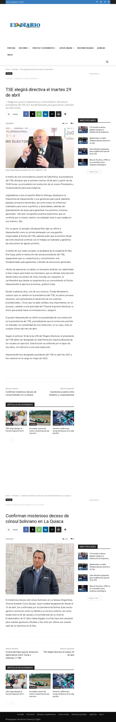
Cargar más (93, 171)
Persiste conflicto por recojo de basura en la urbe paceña (63, 431)
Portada (15, 69)
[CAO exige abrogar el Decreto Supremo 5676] (16, 418)
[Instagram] (101, 2)
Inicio (8, 69)
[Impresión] (58, 114)
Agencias (93, 714)
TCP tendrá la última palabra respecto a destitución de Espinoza (99, 129)
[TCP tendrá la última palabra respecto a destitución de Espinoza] (83, 129)
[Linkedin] (45, 114)
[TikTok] (104, 2)
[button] (107, 61)
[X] (108, 2)
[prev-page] (7, 440)
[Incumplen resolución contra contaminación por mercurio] (40, 418)
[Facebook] (97, 2)
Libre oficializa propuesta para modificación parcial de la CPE (99, 151)
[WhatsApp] (39, 114)
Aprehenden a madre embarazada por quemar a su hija (100, 140)
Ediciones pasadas (79, 714)
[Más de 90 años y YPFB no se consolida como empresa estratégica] (83, 162)
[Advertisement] (77, 25)
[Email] (52, 114)
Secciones (30, 714)
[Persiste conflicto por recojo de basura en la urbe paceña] (63, 418)
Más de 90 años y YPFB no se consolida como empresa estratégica (100, 162)
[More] (65, 114)
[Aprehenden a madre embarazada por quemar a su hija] (83, 140)
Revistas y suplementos (46, 714)
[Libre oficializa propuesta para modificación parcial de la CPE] (83, 151)
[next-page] (12, 440)
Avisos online (63, 714)
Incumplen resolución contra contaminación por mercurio (39, 431)
